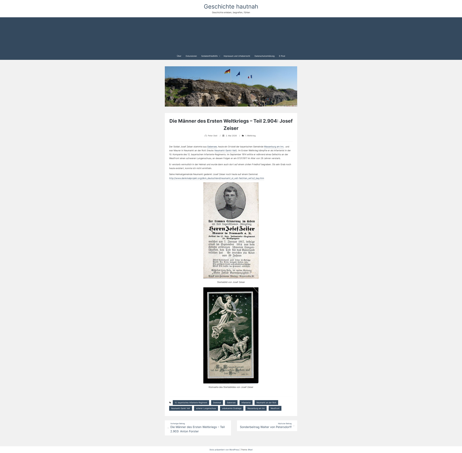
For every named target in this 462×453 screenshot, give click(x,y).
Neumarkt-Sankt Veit (180, 408)
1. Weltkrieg (250, 135)
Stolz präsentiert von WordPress (224, 449)
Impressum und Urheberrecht (237, 56)
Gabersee (212, 146)
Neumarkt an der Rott (266, 402)
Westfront (275, 408)
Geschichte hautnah (231, 6)
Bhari (250, 449)
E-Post (282, 56)
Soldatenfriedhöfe (209, 56)
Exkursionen (191, 56)
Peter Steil (212, 135)
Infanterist (246, 402)
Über (179, 56)
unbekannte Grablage (231, 408)
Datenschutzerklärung (265, 56)
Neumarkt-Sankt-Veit (225, 150)
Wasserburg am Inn (274, 146)
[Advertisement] (231, 34)
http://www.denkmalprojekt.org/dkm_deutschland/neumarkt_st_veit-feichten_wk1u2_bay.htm (216, 178)
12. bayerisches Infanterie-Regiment (191, 402)
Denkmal (217, 402)
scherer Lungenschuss (206, 408)
